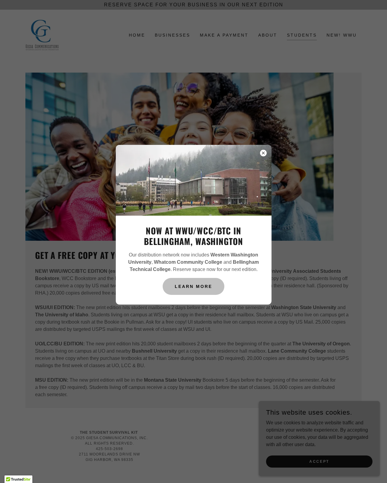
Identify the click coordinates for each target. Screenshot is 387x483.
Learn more (193, 286)
